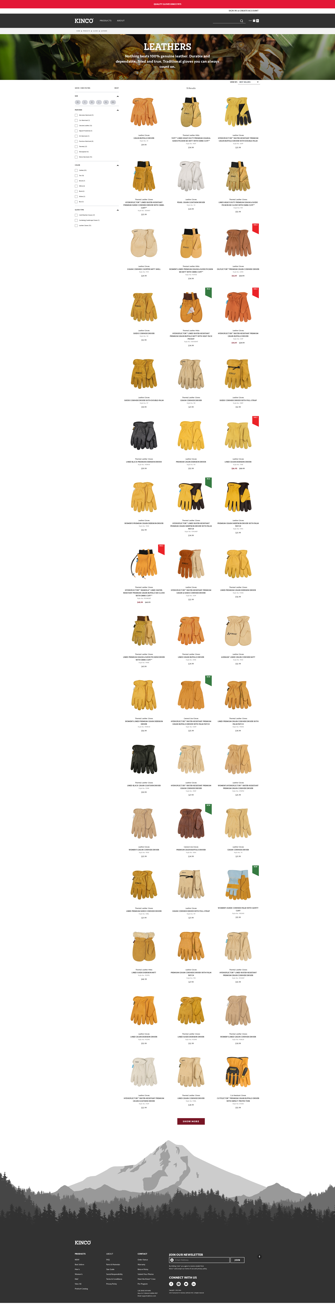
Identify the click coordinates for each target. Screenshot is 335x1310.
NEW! (77, 1260)
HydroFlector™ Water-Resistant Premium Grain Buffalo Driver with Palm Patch (191, 722)
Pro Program (143, 1284)
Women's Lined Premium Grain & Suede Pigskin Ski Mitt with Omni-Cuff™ (191, 270)
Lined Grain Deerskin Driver (238, 462)
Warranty (141, 1264)
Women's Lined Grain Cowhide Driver (238, 1037)
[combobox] (229, 20)
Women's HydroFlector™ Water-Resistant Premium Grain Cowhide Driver (238, 786)
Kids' (77, 1279)
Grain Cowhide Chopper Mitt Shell (144, 269)
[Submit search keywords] (241, 21)
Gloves (95, 31)
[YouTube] (186, 1284)
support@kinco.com (149, 1296)
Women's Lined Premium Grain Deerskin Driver (144, 722)
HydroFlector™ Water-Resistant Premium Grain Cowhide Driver (191, 786)
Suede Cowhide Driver (144, 333)
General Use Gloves (191, 719)
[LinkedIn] (194, 1284)
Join (237, 1260)
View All (78, 1284)
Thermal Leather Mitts (191, 135)
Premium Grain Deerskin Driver (191, 462)
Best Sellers (79, 1264)
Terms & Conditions (114, 1279)
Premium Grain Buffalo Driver (191, 850)
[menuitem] (106, 20)
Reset (117, 88)
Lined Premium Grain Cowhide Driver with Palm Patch (238, 722)
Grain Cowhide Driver (191, 400)
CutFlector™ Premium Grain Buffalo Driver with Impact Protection (238, 1099)
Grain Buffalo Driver (144, 138)
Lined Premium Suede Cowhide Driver (144, 911)
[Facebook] (171, 1284)
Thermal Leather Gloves (144, 200)
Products (86, 31)
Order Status (143, 1260)
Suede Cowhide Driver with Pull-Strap (238, 400)
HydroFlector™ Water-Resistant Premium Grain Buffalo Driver (238, 334)
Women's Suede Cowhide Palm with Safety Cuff (238, 909)
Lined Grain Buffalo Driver (191, 657)
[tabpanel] (167, 603)
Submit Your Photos (146, 1274)
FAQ (108, 1260)
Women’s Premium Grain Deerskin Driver (143, 523)
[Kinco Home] (84, 20)
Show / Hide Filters (82, 88)
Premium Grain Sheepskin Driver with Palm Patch (238, 524)
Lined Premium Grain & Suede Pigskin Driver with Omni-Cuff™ (144, 658)
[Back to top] (257, 1256)
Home (78, 31)
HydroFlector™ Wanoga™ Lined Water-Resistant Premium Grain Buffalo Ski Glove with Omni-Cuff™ (144, 593)
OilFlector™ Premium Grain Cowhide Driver (238, 269)
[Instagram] (179, 1284)
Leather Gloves (143, 135)
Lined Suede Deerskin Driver (191, 1037)
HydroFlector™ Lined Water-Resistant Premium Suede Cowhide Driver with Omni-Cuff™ (143, 205)
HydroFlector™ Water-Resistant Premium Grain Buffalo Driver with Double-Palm (238, 139)
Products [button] (106, 20)
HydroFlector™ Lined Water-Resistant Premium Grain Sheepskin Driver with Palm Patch (191, 526)
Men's (77, 1269)
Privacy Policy (111, 1284)
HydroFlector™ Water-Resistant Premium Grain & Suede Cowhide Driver (191, 591)
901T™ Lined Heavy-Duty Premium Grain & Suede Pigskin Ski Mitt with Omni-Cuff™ (191, 139)
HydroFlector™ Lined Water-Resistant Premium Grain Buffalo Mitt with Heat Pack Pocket (191, 336)
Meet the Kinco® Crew (146, 1279)
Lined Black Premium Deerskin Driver (144, 462)
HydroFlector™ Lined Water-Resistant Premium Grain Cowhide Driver (238, 974)
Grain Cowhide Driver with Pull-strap (191, 911)
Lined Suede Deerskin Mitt (144, 973)
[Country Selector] (258, 4)
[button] (233, 10)
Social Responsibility (114, 1274)
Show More (191, 1121)
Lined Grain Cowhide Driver (191, 1098)
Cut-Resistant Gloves (238, 1095)
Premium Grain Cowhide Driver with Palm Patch (191, 974)
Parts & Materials (113, 1264)
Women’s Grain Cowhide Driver (144, 850)
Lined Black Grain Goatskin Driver (144, 785)
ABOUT (109, 1254)
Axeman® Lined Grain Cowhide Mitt (238, 657)
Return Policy (143, 1269)
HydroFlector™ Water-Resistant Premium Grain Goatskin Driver (144, 1099)
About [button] (121, 20)
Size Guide (110, 1269)
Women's (78, 1274)
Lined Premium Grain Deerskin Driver (238, 590)
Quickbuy (143, 127)
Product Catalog (81, 1289)
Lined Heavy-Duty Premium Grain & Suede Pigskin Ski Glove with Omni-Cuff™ (238, 203)
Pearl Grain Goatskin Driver (191, 202)
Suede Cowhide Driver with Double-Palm (144, 400)
